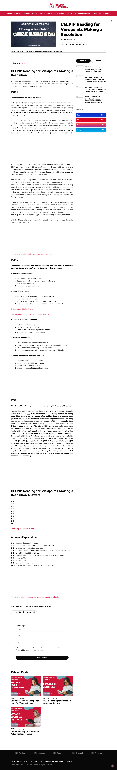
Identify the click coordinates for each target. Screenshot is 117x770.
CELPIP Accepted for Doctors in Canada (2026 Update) (95, 90)
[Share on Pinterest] (73, 44)
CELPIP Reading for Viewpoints (22, 606)
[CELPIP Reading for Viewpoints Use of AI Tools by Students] (26, 686)
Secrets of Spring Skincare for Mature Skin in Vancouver (95, 80)
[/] (91, 115)
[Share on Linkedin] (76, 44)
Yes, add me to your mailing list (30, 650)
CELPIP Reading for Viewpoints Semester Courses (57, 702)
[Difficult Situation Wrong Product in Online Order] (79, 69)
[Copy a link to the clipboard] (83, 44)
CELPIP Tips (88, 77)
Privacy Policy (22, 762)
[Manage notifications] (112, 765)
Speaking (88, 67)
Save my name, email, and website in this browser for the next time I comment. (42, 648)
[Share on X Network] (66, 44)
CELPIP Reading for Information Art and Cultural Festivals (25, 732)
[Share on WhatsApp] (69, 44)
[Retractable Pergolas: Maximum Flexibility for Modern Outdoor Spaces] (79, 99)
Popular (83, 61)
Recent (98, 61)
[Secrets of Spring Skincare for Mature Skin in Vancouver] (79, 79)
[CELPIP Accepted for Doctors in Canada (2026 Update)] (79, 89)
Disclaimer (33, 762)
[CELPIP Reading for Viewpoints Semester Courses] (58, 686)
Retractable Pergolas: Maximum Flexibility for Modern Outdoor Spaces (93, 101)
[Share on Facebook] (63, 44)
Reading (63, 40)
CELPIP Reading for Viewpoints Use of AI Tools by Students (25, 702)
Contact (69, 762)
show (23, 63)
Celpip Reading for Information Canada (36, 254)
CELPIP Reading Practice (42, 606)
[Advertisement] (42, 150)
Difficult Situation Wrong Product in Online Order (93, 70)
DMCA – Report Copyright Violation (52, 762)
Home (13, 51)
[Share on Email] (80, 44)
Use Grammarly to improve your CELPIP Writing (30, 314)
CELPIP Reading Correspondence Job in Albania (40, 597)
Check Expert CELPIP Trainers (22, 309)
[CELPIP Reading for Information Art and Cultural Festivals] (26, 716)
